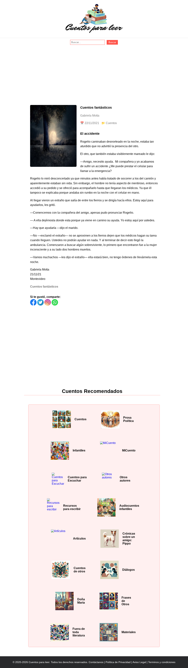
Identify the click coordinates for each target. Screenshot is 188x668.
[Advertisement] (94, 72)
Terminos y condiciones (161, 662)
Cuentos (111, 123)
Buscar (112, 42)
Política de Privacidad (118, 662)
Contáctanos (96, 662)
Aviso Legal (139, 662)
